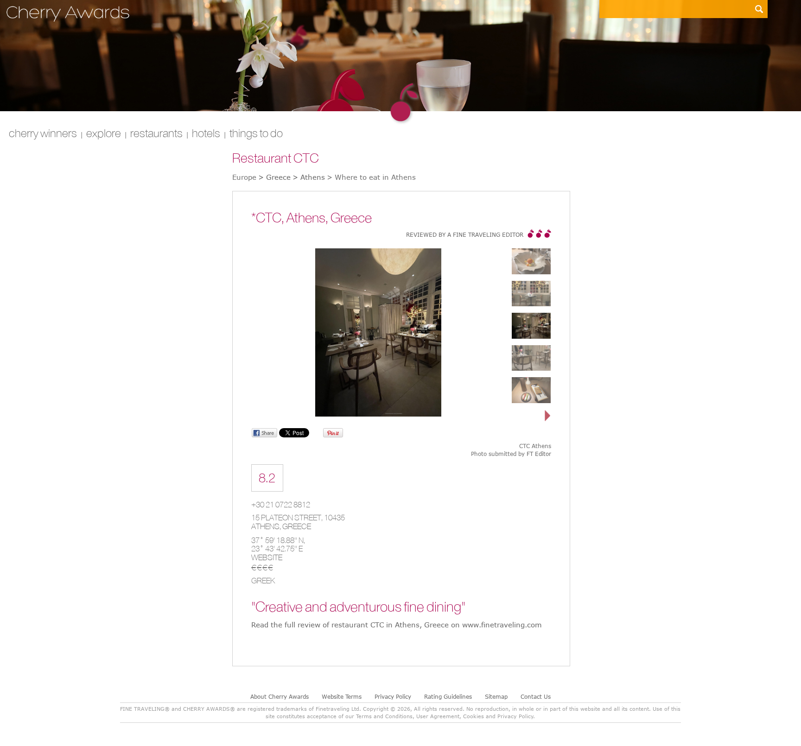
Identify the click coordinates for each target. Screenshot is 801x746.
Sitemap (496, 696)
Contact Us (536, 696)
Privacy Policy (393, 696)
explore (103, 132)
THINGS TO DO (256, 132)
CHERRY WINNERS (43, 132)
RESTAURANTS (156, 132)
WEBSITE (266, 557)
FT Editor (539, 453)
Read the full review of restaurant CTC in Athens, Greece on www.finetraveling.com (396, 624)
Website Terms (342, 696)
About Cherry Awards (279, 696)
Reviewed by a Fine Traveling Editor (464, 234)
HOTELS (206, 132)
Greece (296, 526)
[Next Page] (547, 416)
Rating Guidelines (448, 696)
